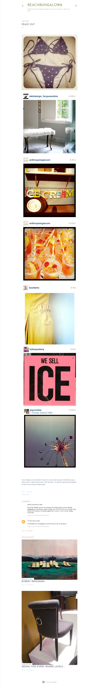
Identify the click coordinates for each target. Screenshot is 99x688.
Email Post (29, 492)
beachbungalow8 (44, 5)
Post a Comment (27, 531)
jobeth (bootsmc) (33, 504)
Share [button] (23, 492)
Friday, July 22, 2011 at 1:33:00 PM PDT (38, 526)
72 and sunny (31, 521)
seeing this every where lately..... (43, 667)
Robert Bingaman (33, 581)
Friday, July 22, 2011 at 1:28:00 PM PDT (38, 515)
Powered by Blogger (51, 682)
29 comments (30, 670)
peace (27, 494)
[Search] (76, 5)
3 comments (29, 584)
